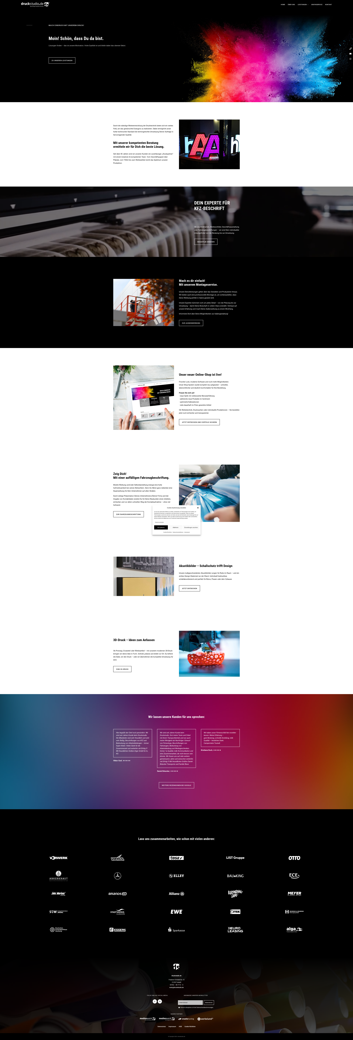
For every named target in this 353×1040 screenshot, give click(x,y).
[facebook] (155, 1001)
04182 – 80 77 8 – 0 (176, 985)
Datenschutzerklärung (178, 532)
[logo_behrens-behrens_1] (294, 907)
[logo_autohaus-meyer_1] (294, 889)
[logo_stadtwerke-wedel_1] (58, 907)
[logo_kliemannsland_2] (235, 889)
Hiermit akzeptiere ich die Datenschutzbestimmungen (196, 1007)
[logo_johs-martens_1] (58, 889)
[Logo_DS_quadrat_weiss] (176, 964)
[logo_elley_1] (176, 871)
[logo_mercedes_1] (117, 871)
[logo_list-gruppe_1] (235, 853)
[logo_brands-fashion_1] (117, 889)
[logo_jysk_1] (235, 907)
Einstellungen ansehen (191, 527)
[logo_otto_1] (294, 853)
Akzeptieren (161, 527)
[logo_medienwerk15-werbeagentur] (167, 1015)
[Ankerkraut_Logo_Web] (58, 871)
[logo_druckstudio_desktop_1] (35, 3)
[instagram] (160, 1001)
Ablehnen (175, 527)
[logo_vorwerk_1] (58, 853)
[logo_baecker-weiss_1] (117, 853)
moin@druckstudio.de (176, 987)
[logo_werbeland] (205, 1015)
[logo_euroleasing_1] (235, 925)
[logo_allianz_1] (176, 889)
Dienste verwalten (159, 522)
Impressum (187, 532)
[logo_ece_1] (294, 871)
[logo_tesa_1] (176, 853)
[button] (198, 508)
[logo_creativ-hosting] (186, 1015)
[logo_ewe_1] (176, 907)
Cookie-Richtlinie (167, 532)
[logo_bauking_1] (235, 871)
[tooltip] (350, 48)
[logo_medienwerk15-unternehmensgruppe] (147, 1015)
